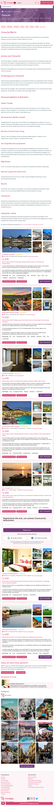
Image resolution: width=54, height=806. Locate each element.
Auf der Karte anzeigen (33, 256)
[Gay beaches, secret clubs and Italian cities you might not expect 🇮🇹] (9, 709)
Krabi (27, 26)
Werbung (30, 778)
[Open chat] (38, 3)
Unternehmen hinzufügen (34, 780)
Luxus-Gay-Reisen (5, 789)
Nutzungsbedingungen (7, 785)
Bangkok (3, 26)
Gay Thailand (8, 11)
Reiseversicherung (5, 792)
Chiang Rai (16, 26)
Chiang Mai (9, 26)
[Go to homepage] (8, 3)
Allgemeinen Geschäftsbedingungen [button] (21, 543)
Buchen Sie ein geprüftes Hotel (29, 803)
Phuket (37, 26)
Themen (3, 794)
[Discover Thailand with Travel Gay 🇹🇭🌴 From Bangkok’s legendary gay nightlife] (44, 709)
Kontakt (3, 778)
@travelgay (8, 695)
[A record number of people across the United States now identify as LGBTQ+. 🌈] (44, 731)
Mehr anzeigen (42, 26)
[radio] (16, 254)
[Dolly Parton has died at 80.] (26, 709)
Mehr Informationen (21, 281)
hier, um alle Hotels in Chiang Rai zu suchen (32, 224)
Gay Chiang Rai (18, 11)
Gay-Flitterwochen (6, 783)
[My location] (3, 803)
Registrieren (27, 530)
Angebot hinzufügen (33, 783)
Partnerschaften (32, 777)
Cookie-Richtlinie (5, 787)
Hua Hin (22, 26)
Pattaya (31, 26)
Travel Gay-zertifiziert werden (36, 787)
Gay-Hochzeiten (5, 782)
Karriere (30, 785)
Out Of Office (4, 780)
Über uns (3, 777)
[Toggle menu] (1, 3)
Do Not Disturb (5, 790)
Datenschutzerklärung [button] (36, 543)
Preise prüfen (47, 281)
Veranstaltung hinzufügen (34, 782)
